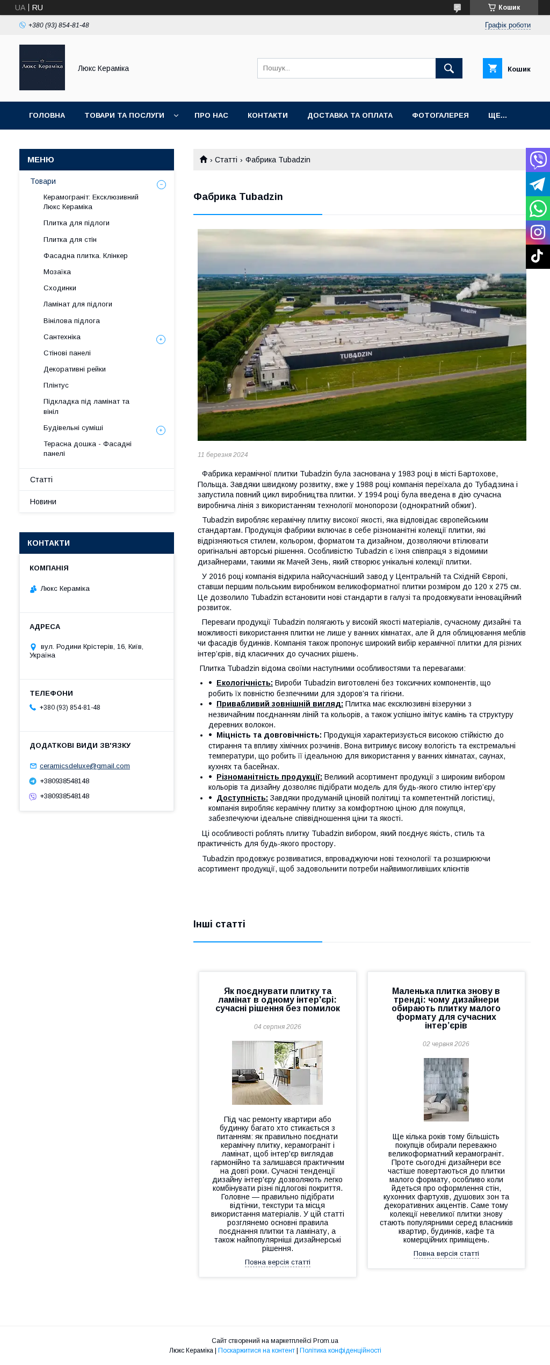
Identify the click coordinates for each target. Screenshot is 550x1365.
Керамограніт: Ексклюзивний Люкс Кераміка (91, 202)
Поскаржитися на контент (256, 1350)
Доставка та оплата (350, 115)
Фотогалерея (440, 115)
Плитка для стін (70, 239)
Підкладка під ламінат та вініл (86, 406)
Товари (43, 181)
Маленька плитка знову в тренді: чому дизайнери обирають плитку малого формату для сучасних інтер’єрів (446, 1008)
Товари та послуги (124, 115)
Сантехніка (62, 337)
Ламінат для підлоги (78, 304)
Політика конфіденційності (340, 1350)
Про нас (211, 115)
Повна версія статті (277, 1262)
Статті (226, 159)
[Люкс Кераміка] (42, 87)
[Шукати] (449, 68)
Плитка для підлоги (77, 223)
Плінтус (56, 385)
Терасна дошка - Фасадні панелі (88, 449)
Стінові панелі (67, 353)
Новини (43, 501)
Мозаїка (57, 272)
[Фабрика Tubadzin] (362, 335)
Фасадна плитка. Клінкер (86, 256)
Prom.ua (325, 1341)
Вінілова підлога (72, 321)
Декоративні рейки (75, 369)
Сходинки (60, 288)
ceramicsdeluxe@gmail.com (85, 766)
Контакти (268, 115)
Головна (47, 115)
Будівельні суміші (73, 428)
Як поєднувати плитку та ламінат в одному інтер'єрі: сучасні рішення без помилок (277, 1000)
